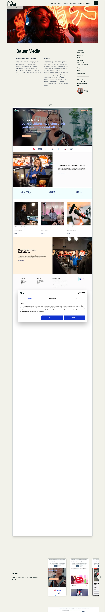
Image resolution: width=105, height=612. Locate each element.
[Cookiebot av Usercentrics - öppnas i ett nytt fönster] (78, 293)
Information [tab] (52, 298)
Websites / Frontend (82, 64)
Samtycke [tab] (29, 298)
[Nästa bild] (99, 577)
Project (13, 7)
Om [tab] (75, 298)
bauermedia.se (81, 73)
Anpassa (51, 317)
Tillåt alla (74, 317)
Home (9, 7)
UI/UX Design (80, 62)
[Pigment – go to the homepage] (11, 3)
